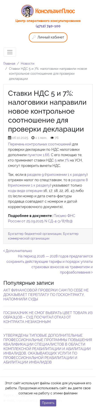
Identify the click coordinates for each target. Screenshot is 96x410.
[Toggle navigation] (10, 52)
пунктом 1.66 (38, 155)
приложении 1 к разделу (66, 174)
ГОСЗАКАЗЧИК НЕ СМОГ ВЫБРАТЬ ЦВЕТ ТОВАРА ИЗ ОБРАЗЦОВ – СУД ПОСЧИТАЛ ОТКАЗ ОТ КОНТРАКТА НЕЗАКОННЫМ (47, 317)
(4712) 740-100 (48, 26)
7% (67, 160)
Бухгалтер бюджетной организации (34, 234)
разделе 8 (79, 180)
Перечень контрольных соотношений (39, 144)
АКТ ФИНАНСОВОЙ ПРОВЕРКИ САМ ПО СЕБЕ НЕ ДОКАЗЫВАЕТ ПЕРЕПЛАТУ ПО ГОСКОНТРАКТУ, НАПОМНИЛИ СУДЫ (46, 294)
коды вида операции (25, 191)
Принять (48, 403)
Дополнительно (18, 251)
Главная (9, 64)
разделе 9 (35, 174)
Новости (27, 64)
